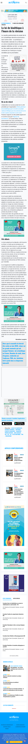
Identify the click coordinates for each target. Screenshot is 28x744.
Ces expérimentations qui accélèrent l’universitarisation (19, 474)
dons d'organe (17, 433)
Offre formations (7, 598)
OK (7, 742)
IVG (8, 434)
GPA (5, 434)
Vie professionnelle (6, 23)
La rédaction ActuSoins (20, 726)
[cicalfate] (14, 415)
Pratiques (20, 666)
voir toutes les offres (14, 655)
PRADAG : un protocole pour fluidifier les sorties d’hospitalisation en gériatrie (13, 695)
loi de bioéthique (16, 434)
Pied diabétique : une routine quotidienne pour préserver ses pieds (17, 669)
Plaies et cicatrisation (14, 666)
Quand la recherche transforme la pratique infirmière (18, 459)
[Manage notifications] (25, 741)
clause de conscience (10, 431)
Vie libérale (5, 693)
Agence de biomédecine (16, 428)
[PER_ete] (14, 545)
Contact (7, 728)
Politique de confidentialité (7, 724)
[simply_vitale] (14, 160)
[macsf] (14, 236)
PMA (22, 434)
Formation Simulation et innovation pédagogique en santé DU (13, 646)
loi (10, 434)
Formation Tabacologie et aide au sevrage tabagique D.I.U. (14, 625)
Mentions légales (7, 726)
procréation (8, 436)
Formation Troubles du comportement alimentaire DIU (13, 614)
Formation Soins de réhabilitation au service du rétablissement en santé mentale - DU (13, 603)
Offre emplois (16, 598)
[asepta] (14, 591)
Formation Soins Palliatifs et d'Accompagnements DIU (14, 636)
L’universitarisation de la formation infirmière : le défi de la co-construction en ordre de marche (18, 492)
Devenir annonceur (20, 724)
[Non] (26, 738)
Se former (15, 454)
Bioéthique (18, 429)
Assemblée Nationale (10, 429)
